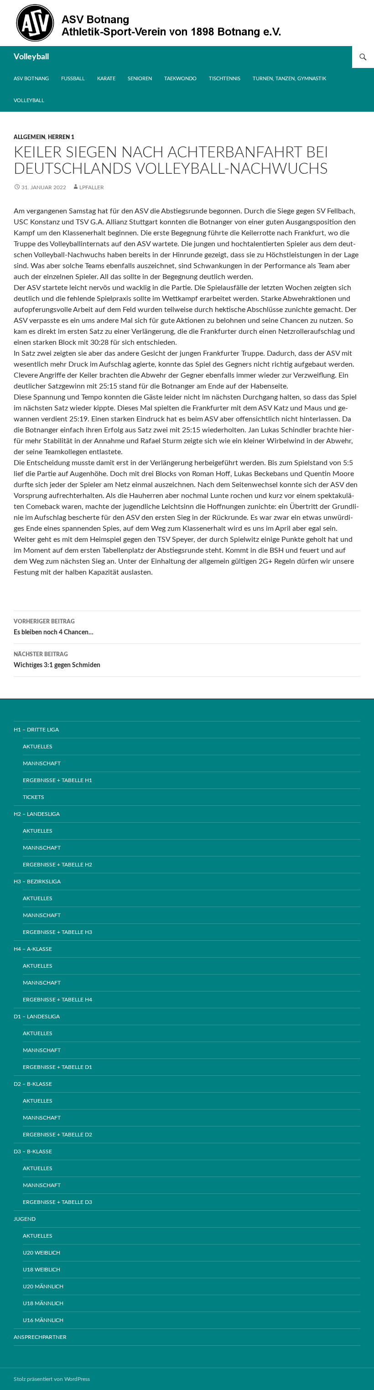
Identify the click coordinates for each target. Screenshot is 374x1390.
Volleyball (31, 57)
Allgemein (29, 137)
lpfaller (91, 187)
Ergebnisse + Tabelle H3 (57, 932)
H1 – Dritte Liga (36, 729)
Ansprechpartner (40, 1337)
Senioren (140, 78)
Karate (106, 78)
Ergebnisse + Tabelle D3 (57, 1202)
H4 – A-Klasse (33, 949)
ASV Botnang (31, 78)
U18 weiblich (41, 1269)
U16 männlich (43, 1320)
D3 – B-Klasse (33, 1151)
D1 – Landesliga (37, 1016)
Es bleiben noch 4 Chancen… (54, 627)
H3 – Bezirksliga (37, 881)
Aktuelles (37, 746)
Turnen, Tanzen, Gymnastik (289, 78)
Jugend (25, 1219)
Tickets (33, 797)
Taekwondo (180, 78)
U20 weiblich (41, 1252)
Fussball (73, 78)
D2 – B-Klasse (33, 1084)
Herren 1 (61, 137)
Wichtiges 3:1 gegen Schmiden (57, 660)
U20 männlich (43, 1286)
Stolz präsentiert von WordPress (52, 1379)
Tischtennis (224, 78)
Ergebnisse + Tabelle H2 (57, 864)
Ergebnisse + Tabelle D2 (57, 1134)
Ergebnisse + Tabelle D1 (57, 1067)
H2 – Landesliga (37, 814)
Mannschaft (42, 763)
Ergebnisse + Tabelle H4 (57, 999)
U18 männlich (43, 1303)
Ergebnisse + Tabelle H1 (57, 780)
